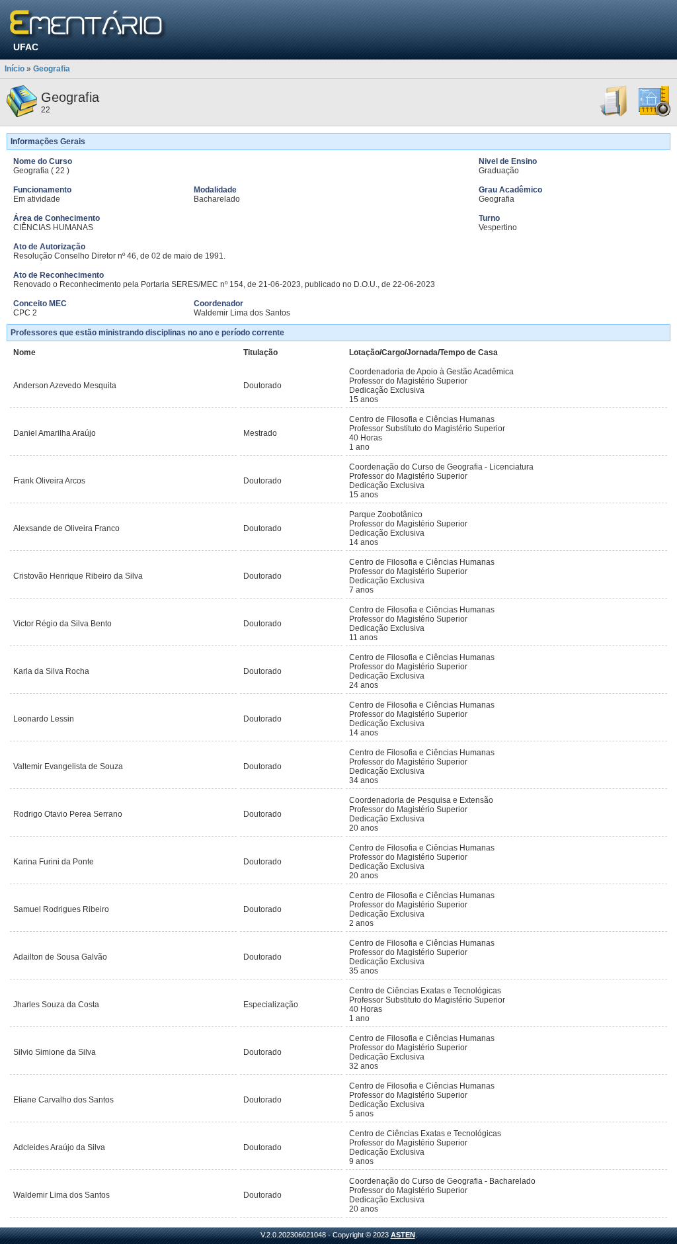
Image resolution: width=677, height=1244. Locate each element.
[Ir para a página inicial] (88, 25)
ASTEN (403, 1235)
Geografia (51, 68)
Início (14, 68)
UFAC (25, 47)
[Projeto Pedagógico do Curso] (654, 114)
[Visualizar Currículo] (614, 114)
